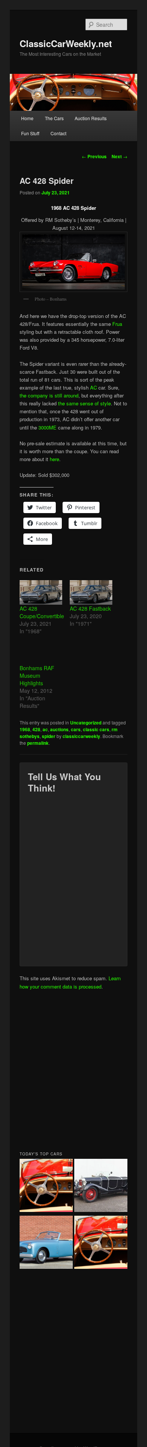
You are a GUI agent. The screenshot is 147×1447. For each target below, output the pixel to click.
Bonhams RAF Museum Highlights (37, 675)
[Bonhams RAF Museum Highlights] (41, 652)
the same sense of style (84, 403)
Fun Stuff (30, 133)
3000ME (47, 427)
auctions (59, 729)
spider (48, 736)
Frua (117, 323)
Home (27, 118)
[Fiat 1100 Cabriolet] (46, 1243)
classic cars (96, 729)
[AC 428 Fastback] (91, 592)
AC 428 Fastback (90, 608)
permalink (38, 743)
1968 (25, 729)
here (54, 459)
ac (45, 729)
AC (93, 387)
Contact (58, 133)
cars (76, 729)
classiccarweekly (81, 736)
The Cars (54, 118)
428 (36, 729)
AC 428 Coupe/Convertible (42, 612)
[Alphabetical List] (46, 1186)
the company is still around (49, 395)
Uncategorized (85, 722)
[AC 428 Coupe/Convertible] (41, 592)
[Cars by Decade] (100, 1243)
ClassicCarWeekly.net (66, 43)
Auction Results (91, 118)
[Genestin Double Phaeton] (100, 1186)
